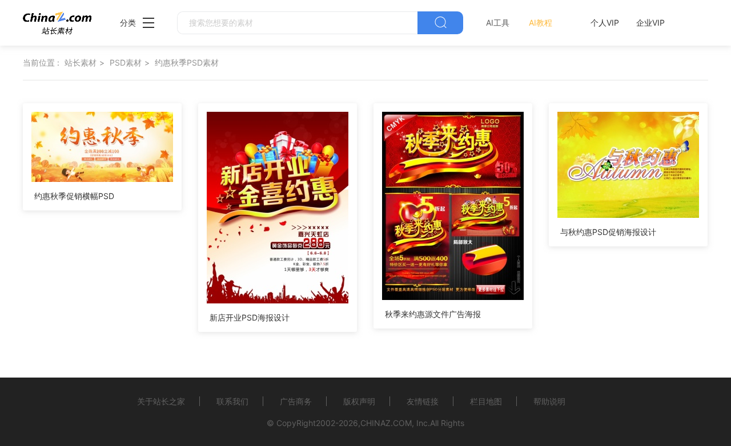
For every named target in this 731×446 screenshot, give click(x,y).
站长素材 (81, 62)
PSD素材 (126, 62)
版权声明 (359, 401)
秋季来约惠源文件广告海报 (433, 314)
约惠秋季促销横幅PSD (74, 196)
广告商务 (296, 401)
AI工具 (497, 22)
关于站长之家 (161, 401)
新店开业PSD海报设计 (250, 317)
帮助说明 (549, 401)
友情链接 (423, 401)
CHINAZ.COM (386, 423)
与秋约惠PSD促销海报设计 (608, 232)
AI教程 (540, 22)
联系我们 (232, 401)
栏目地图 (486, 401)
